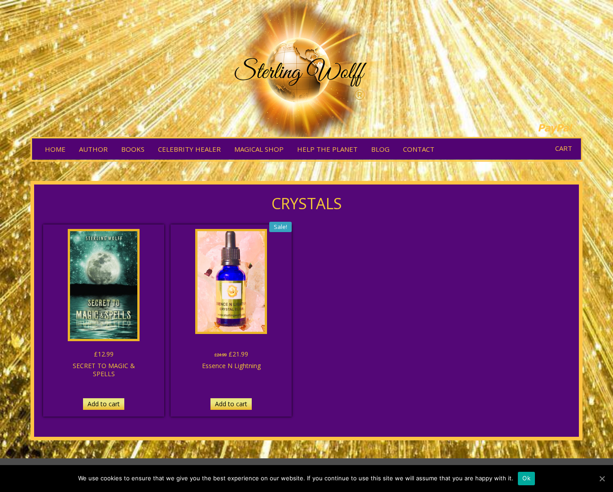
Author (93, 149)
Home (55, 149)
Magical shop (259, 149)
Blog (380, 149)
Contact (418, 149)
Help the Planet (327, 149)
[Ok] (601, 478)
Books (132, 149)
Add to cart (104, 404)
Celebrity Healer (189, 149)
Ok (526, 478)
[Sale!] (231, 281)
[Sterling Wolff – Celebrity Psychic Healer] (306, 70)
